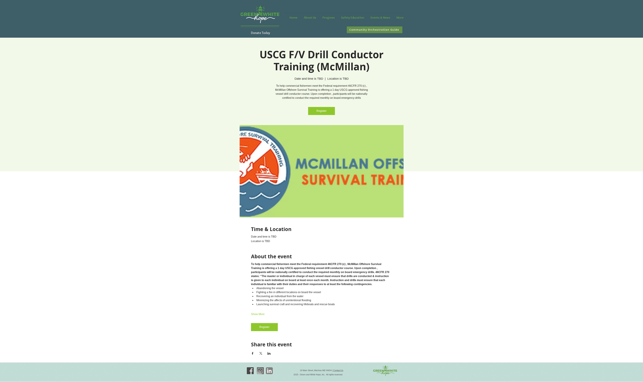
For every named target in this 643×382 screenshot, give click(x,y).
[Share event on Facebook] (252, 353)
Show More (258, 314)
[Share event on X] (260, 353)
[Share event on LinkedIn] (269, 353)
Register (321, 110)
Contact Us (338, 370)
